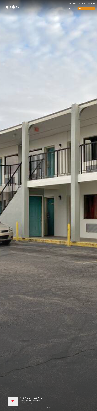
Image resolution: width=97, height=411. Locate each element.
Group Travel (72, 8)
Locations (64, 8)
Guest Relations (82, 3)
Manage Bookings (91, 3)
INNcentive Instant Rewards (86, 8)
